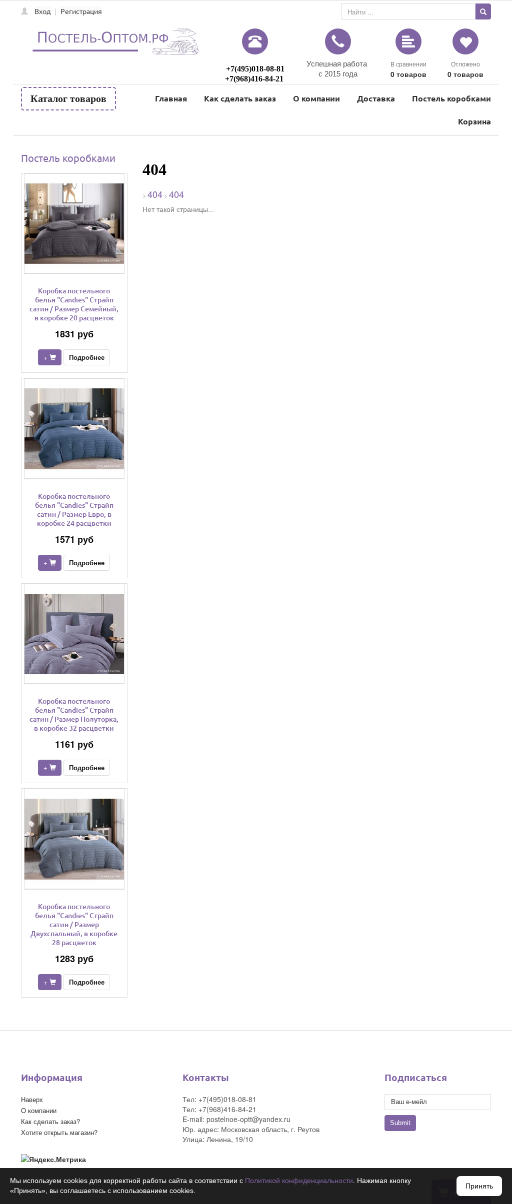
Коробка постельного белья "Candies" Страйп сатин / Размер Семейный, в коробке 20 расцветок (74, 304)
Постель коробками (451, 98)
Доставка (376, 98)
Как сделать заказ (240, 98)
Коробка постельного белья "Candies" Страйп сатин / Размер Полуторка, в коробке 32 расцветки (74, 714)
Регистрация (81, 10)
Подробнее (86, 357)
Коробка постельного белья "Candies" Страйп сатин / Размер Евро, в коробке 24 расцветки (74, 509)
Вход (42, 10)
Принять (479, 1186)
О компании (316, 98)
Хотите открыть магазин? (59, 1132)
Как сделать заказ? (50, 1121)
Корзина (474, 121)
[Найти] (483, 11)
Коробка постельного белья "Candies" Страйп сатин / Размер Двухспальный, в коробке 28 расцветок (74, 924)
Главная (171, 98)
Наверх (32, 1099)
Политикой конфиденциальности (299, 1181)
